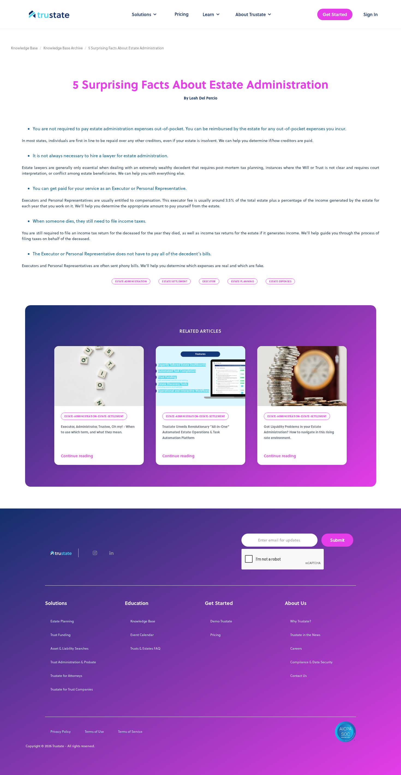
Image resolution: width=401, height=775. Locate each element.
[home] (49, 14)
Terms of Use (94, 731)
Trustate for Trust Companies (71, 689)
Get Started (335, 14)
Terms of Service (130, 731)
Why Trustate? (300, 621)
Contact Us (298, 675)
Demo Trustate (221, 621)
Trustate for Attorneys (66, 675)
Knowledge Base (24, 48)
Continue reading (77, 456)
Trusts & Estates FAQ (145, 648)
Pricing (181, 14)
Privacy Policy (60, 731)
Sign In (370, 14)
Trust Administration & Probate (73, 662)
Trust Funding (60, 634)
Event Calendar (142, 634)
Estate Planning (62, 621)
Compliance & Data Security (311, 662)
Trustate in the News (305, 634)
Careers (296, 648)
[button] (143, 14)
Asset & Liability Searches (69, 648)
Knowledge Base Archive (63, 48)
